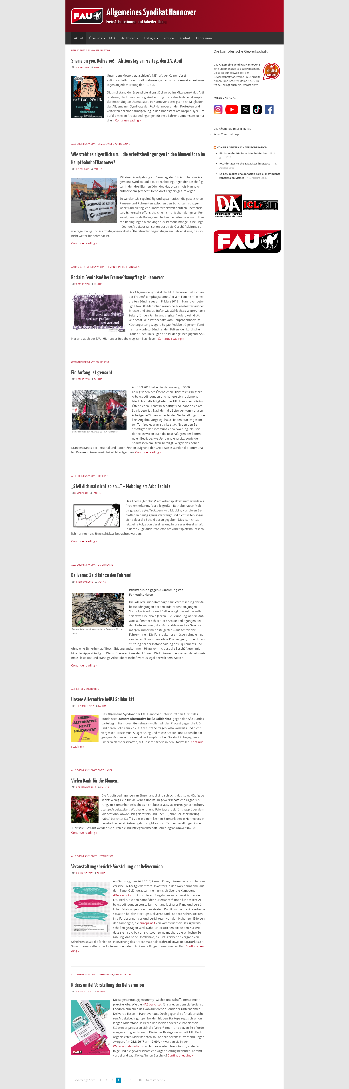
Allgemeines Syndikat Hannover (151, 11)
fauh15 (98, 67)
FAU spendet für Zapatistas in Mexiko (243, 153)
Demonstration (116, 267)
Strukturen (128, 38)
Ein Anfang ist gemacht (92, 372)
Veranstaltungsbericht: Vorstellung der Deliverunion (117, 866)
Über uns (95, 38)
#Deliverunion (123, 895)
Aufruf (75, 688)
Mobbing (103, 476)
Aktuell (78, 38)
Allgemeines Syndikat (84, 143)
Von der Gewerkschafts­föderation (242, 147)
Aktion (75, 267)
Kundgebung (122, 143)
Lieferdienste (79, 50)
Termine (168, 38)
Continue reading (128, 120)
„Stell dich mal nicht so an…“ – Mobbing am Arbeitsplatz (121, 485)
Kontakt (185, 38)
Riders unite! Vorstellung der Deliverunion (107, 984)
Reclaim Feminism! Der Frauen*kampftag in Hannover (117, 276)
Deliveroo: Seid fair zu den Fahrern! (101, 574)
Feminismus (133, 267)
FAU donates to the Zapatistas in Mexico (244, 163)
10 (140, 1080)
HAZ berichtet (152, 1004)
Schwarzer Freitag (99, 50)
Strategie (149, 38)
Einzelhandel (106, 143)
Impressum (204, 38)
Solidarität (102, 362)
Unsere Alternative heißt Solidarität (102, 698)
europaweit (147, 923)
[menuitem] (78, 38)
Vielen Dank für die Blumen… (96, 780)
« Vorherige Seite (85, 1080)
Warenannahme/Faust (128, 1046)
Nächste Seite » (155, 1080)
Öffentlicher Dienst (83, 362)
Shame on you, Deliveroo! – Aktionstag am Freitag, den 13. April (126, 60)
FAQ (112, 38)
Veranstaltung (123, 974)
